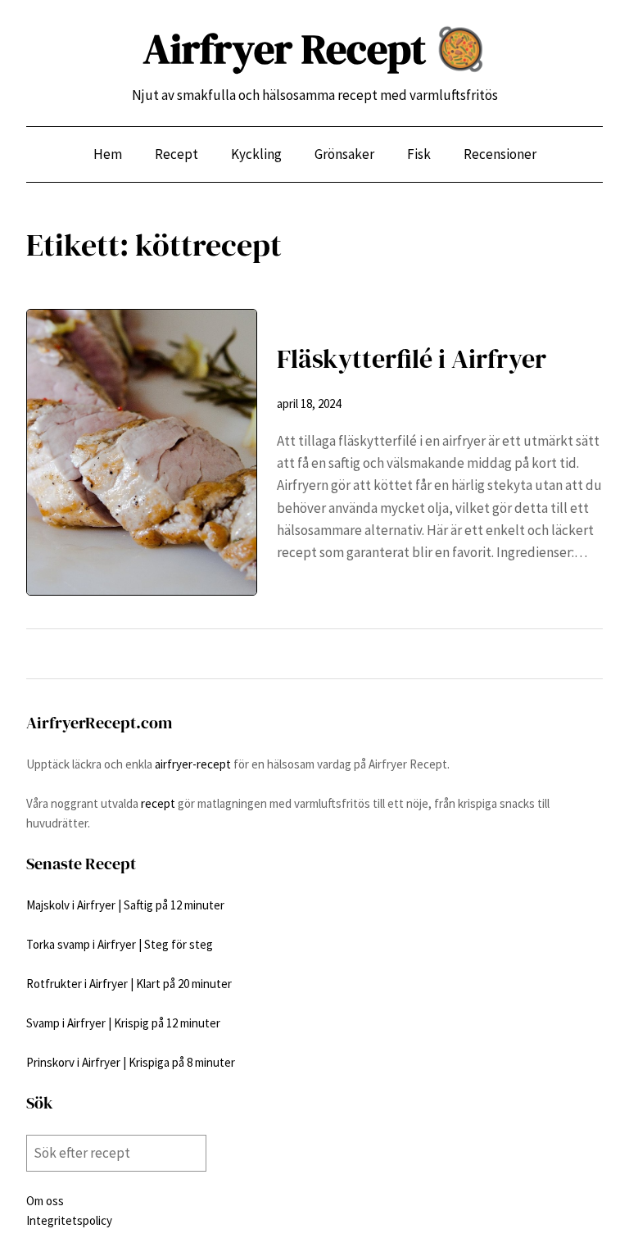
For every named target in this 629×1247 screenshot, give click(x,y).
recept (158, 803)
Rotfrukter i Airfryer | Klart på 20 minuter (129, 983)
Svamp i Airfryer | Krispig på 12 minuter (123, 1023)
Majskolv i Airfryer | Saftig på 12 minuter (125, 905)
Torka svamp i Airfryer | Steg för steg (119, 944)
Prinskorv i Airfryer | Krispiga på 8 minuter (130, 1062)
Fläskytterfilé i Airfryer (411, 359)
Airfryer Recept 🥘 (314, 48)
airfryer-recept (193, 764)
